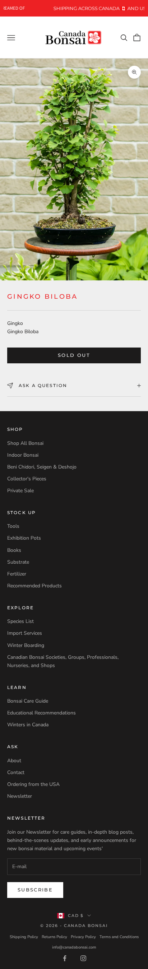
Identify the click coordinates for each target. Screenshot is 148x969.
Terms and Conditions (119, 937)
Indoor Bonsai (22, 455)
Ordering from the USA (33, 784)
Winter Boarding (25, 645)
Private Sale (20, 490)
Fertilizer (16, 573)
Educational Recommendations (41, 712)
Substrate (18, 562)
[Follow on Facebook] (64, 958)
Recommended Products (34, 585)
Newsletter (19, 796)
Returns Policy (54, 937)
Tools (13, 526)
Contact (15, 772)
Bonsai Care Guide (27, 701)
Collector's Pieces (26, 478)
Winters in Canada (27, 724)
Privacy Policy (83, 937)
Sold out (74, 355)
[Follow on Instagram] (83, 958)
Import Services (24, 633)
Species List (20, 621)
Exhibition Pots (24, 538)
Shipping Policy (24, 937)
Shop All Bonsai (25, 443)
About (14, 760)
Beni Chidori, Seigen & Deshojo (42, 466)
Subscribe (35, 890)
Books (14, 550)
